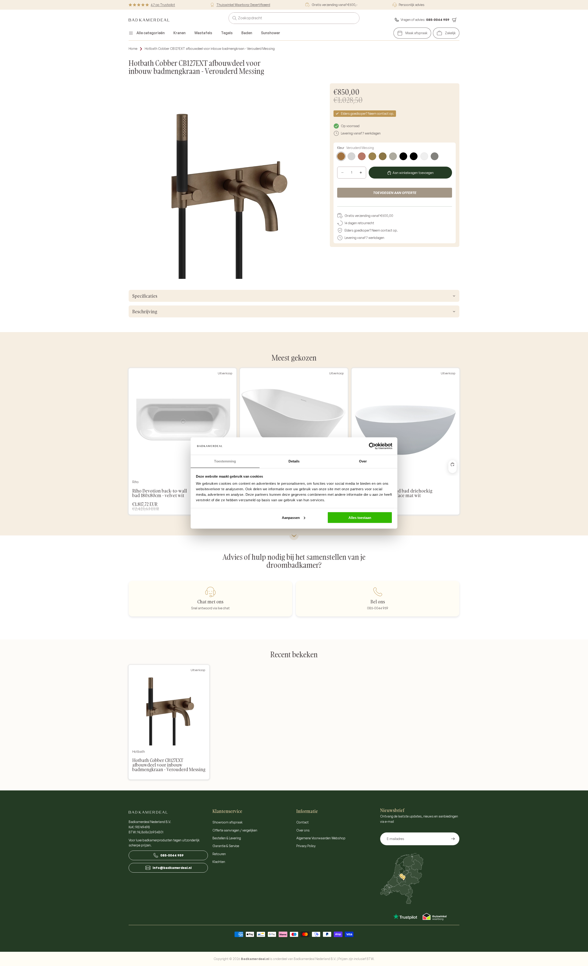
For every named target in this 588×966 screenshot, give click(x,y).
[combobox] (288, 18)
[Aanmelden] (453, 838)
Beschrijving (144, 311)
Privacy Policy (306, 846)
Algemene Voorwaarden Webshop (320, 838)
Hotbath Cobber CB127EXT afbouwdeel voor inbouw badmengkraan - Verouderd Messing (210, 48)
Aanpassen (291, 517)
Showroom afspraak (227, 822)
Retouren (219, 854)
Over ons (303, 830)
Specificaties (144, 296)
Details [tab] (294, 461)
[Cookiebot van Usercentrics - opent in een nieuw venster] (372, 445)
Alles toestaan (359, 517)
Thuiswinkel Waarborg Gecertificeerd (243, 5)
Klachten (218, 862)
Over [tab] (363, 461)
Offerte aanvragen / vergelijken (234, 830)
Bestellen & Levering (226, 838)
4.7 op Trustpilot (163, 5)
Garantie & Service (225, 846)
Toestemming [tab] (225, 461)
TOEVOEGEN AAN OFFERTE (394, 193)
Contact (302, 822)
